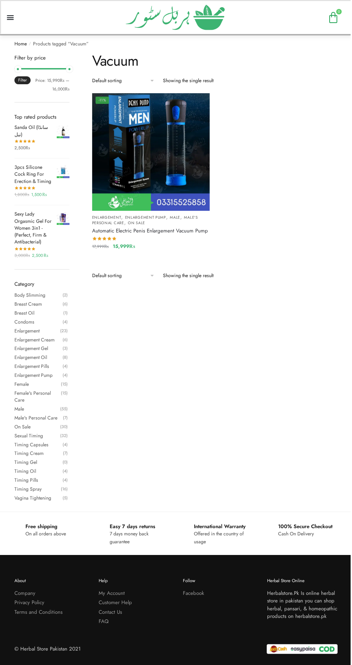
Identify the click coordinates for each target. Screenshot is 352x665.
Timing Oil (25, 471)
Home (20, 43)
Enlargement (106, 217)
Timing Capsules (31, 444)
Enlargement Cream (34, 339)
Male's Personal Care (35, 417)
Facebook (193, 593)
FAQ (104, 621)
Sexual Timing (28, 435)
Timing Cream (29, 453)
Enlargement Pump (145, 217)
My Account (112, 593)
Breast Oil (24, 312)
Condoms (24, 321)
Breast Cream (28, 304)
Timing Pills (26, 480)
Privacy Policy (29, 602)
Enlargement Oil (30, 357)
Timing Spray (28, 489)
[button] (10, 17)
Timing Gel (25, 462)
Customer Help (115, 602)
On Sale (136, 223)
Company (24, 593)
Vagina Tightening (32, 497)
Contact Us (110, 612)
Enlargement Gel (31, 348)
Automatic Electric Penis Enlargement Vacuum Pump (150, 231)
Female (21, 384)
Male (175, 217)
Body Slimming (29, 295)
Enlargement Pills (31, 366)
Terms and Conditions (38, 612)
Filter (22, 80)
